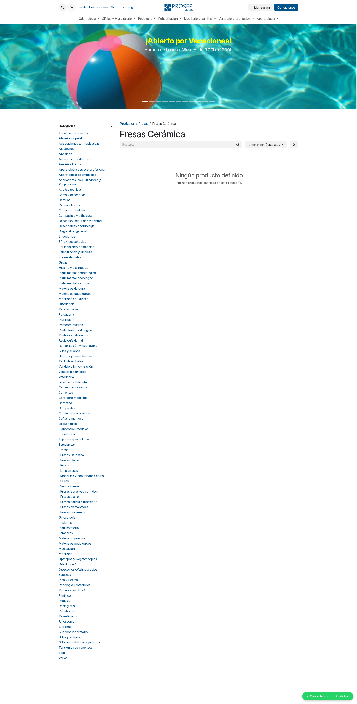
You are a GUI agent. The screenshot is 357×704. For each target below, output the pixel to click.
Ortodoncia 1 (68, 564)
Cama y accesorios (72, 195)
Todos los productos (73, 133)
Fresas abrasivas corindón (79, 491)
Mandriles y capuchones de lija (82, 476)
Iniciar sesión (260, 7)
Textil (62, 653)
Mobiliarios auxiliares (73, 299)
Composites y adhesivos (76, 215)
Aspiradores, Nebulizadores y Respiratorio (80, 182)
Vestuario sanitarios (72, 372)
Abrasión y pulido (71, 138)
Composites (67, 408)
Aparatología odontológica (77, 175)
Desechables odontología (76, 226)
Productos (127, 123)
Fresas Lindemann (73, 512)
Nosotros (117, 7)
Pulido (64, 481)
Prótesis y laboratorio (74, 335)
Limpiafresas (69, 470)
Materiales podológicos (75, 294)
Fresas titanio (69, 460)
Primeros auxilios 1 (72, 590)
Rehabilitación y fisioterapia (78, 346)
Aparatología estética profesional (82, 169)
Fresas (63, 450)
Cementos (66, 392)
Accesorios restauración (76, 159)
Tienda (81, 7)
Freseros (66, 465)
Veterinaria (66, 377)
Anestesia (65, 154)
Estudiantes (67, 444)
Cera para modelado (73, 398)
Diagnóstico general (73, 231)
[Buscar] (237, 144)
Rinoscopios (67, 621)
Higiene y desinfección (74, 267)
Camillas (64, 200)
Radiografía (67, 606)
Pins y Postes (68, 580)
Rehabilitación (68, 611)
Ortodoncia (66, 304)
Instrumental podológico (76, 278)
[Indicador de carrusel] (145, 101)
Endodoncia (67, 236)
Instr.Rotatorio (69, 528)
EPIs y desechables (72, 241)
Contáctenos (286, 7)
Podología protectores (74, 585)
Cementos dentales (72, 210)
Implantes (66, 522)
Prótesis (64, 601)
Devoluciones (98, 7)
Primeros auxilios (71, 325)
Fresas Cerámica (72, 455)
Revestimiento (68, 616)
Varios (63, 658)
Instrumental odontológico (77, 273)
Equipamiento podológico (76, 247)
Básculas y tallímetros (74, 382)
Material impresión (72, 538)
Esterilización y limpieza (75, 252)
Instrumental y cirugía (74, 283)
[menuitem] (89, 18)
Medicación (67, 548)
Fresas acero (69, 496)
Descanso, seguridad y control (80, 221)
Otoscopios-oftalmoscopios (78, 569)
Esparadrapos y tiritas (74, 439)
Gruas (63, 262)
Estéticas (65, 575)
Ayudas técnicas (70, 189)
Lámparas (66, 533)
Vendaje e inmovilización (76, 366)
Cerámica (65, 403)
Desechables (68, 424)
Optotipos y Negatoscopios (78, 559)
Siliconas (65, 627)
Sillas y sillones (69, 351)
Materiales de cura (72, 288)
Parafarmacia (68, 309)
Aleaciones (66, 149)
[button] (62, 7)
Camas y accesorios (73, 387)
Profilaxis (65, 595)
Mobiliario (66, 554)
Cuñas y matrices (71, 418)
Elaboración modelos (74, 429)
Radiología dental (71, 340)
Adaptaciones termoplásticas (79, 143)
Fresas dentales (70, 257)
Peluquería (66, 314)
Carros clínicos (69, 205)
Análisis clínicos (70, 164)
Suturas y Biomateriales (75, 356)
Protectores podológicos (76, 330)
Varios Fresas (69, 486)
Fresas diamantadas (74, 507)
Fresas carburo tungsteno (78, 502)
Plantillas (65, 320)
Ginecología (67, 517)
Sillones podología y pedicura (79, 642)
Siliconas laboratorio (73, 632)
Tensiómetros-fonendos (76, 647)
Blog (130, 7)
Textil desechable (71, 361)
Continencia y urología (75, 413)
